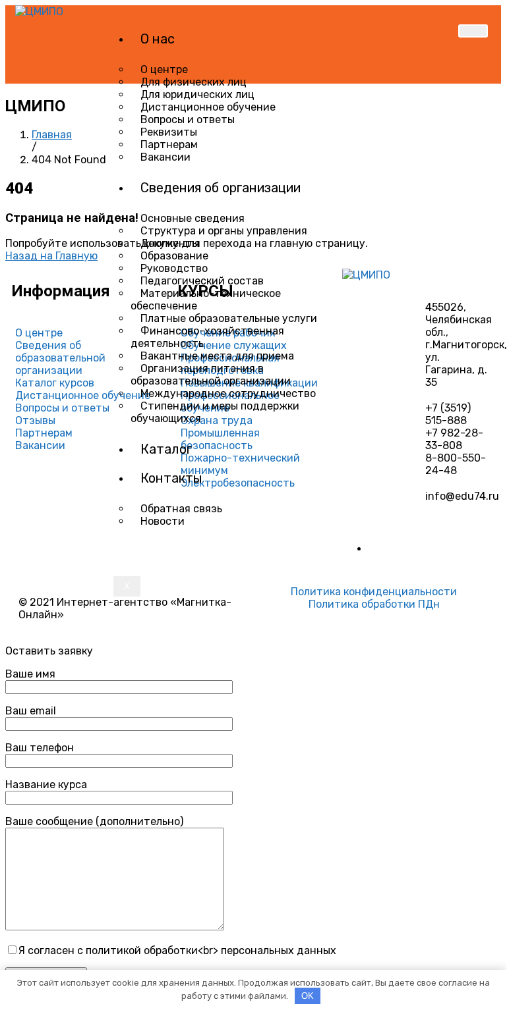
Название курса (46, 784)
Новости (162, 521)
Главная (52, 134)
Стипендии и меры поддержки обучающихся (215, 412)
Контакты (171, 478)
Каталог (166, 449)
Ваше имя (30, 674)
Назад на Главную (51, 256)
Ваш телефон (39, 747)
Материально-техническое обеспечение (206, 299)
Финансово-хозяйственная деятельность (207, 337)
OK (307, 996)
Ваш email (30, 711)
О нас (157, 39)
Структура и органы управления (223, 231)
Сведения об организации (220, 188)
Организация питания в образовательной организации (211, 374)
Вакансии (165, 157)
